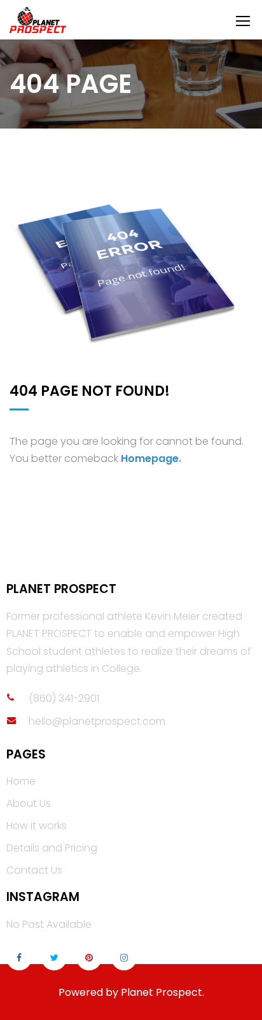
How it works (36, 825)
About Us (28, 803)
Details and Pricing (51, 848)
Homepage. (151, 458)
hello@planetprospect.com (97, 721)
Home (21, 781)
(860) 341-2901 (64, 698)
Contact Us (34, 870)
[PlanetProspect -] (84, 20)
